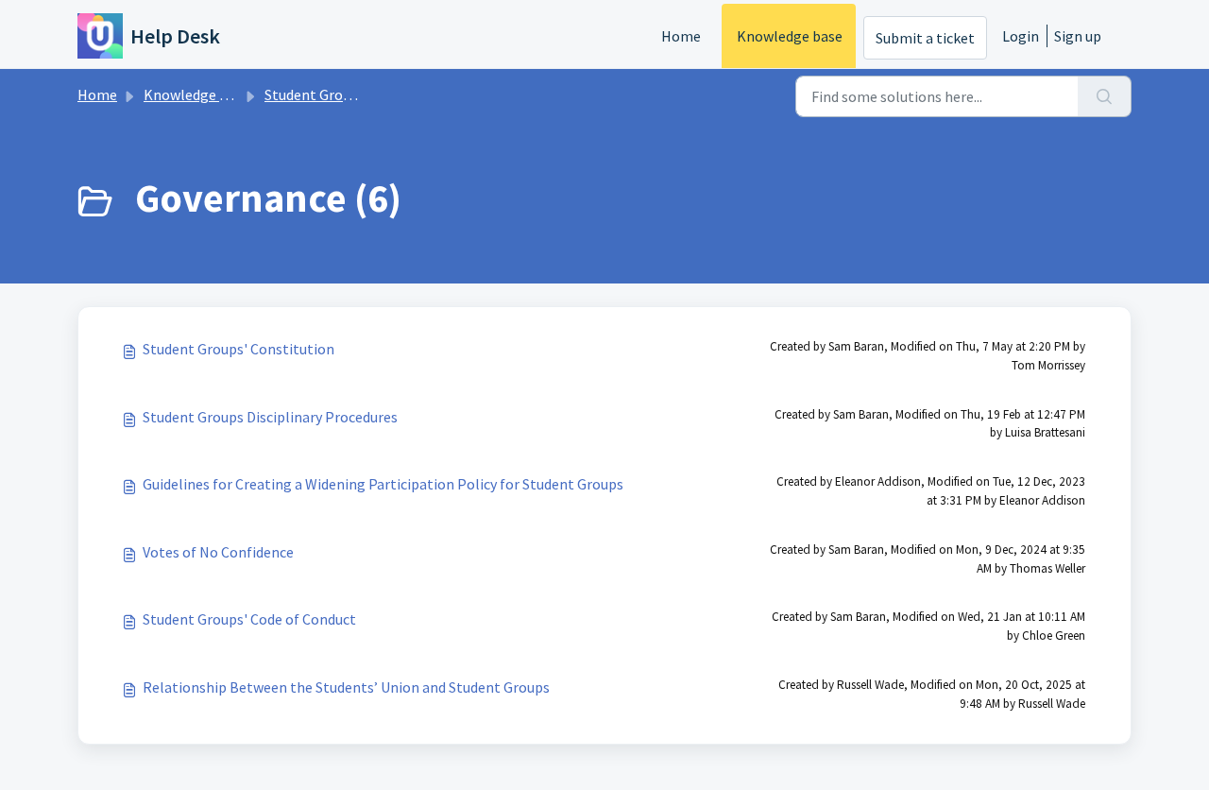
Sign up (1077, 35)
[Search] (1105, 96)
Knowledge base (790, 35)
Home (681, 35)
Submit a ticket (925, 37)
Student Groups (315, 94)
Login (1020, 35)
